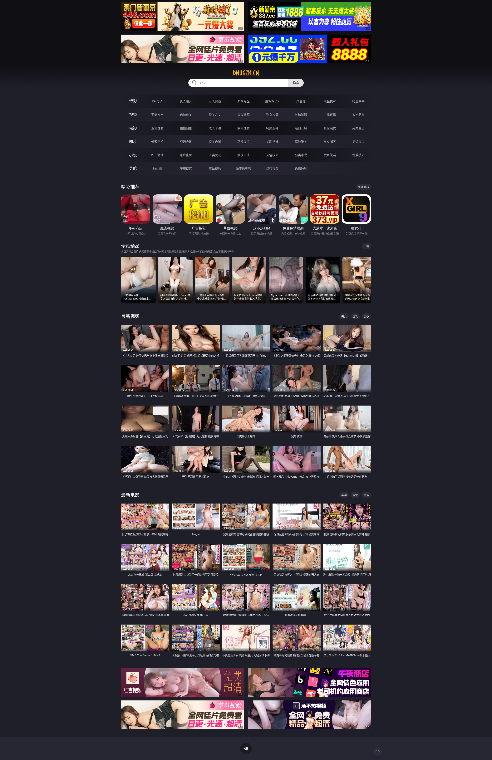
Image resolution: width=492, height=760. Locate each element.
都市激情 (157, 155)
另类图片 (358, 141)
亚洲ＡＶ (157, 115)
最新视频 (130, 316)
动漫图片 (243, 141)
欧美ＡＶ (215, 115)
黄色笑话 (330, 155)
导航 (133, 168)
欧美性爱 (243, 128)
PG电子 (157, 101)
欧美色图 (215, 141)
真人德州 (186, 101)
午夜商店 (186, 168)
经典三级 (301, 128)
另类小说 (301, 155)
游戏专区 (243, 101)
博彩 (133, 101)
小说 (133, 155)
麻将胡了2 (272, 101)
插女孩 (157, 168)
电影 (133, 128)
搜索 (296, 83)
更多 (366, 316)
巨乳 (355, 316)
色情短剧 (301, 168)
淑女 (355, 495)
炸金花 (301, 101)
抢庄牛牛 (358, 101)
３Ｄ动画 (243, 115)
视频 (133, 114)
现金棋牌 (330, 101)
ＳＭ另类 (358, 115)
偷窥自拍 (157, 141)
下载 (366, 246)
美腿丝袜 (272, 141)
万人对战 (215, 101)
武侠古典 (243, 155)
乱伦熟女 (330, 128)
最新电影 (130, 495)
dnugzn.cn (246, 73)
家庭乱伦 (186, 155)
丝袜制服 (301, 115)
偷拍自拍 (186, 128)
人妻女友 (215, 155)
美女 (344, 316)
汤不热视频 (243, 168)
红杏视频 (272, 168)
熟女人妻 (272, 115)
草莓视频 (215, 168)
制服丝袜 (272, 128)
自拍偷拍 (186, 115)
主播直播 (330, 115)
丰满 (344, 495)
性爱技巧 (358, 155)
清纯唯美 (301, 141)
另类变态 (358, 128)
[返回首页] (377, 751)
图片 (133, 141)
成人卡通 (215, 128)
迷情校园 (272, 155)
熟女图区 (330, 141)
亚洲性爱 (157, 128)
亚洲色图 (186, 141)
